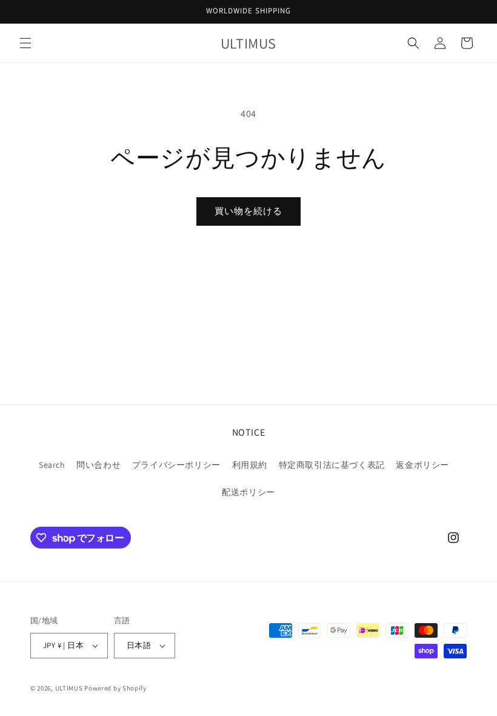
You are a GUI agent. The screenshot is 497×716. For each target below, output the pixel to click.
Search (52, 464)
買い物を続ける (248, 211)
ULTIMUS (69, 688)
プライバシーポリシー (176, 464)
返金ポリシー (422, 464)
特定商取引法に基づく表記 (332, 464)
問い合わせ (98, 464)
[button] (25, 43)
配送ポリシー (248, 492)
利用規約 (249, 464)
